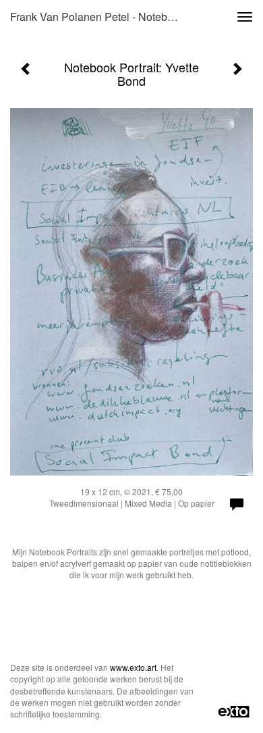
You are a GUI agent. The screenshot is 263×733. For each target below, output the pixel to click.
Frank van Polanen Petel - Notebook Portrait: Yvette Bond (100, 16)
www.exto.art (133, 667)
